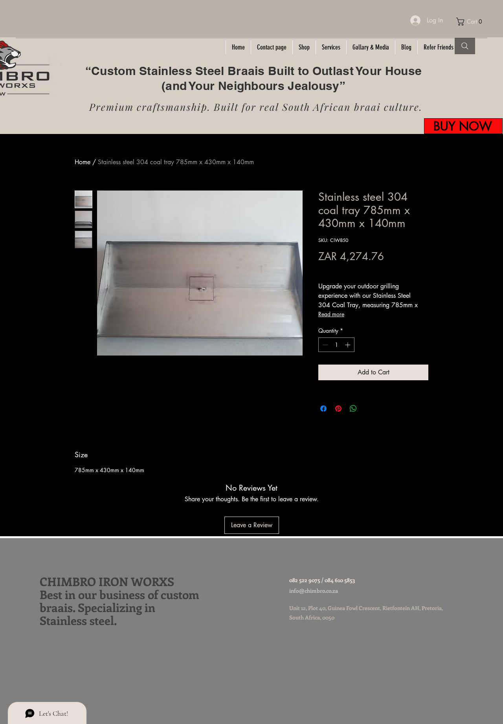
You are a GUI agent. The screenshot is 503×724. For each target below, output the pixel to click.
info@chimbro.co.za (313, 590)
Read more (331, 314)
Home (82, 162)
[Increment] (348, 345)
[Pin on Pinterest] (338, 408)
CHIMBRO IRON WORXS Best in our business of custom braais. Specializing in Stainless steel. (119, 601)
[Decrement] (324, 345)
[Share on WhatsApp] (353, 408)
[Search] (465, 46)
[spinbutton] (336, 345)
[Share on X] (368, 408)
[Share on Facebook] (323, 408)
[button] (471, 22)
